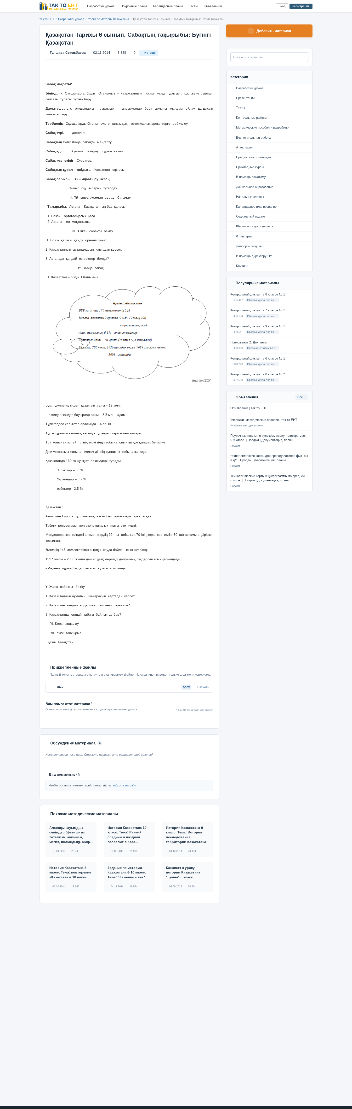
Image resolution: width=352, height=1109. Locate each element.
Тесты (193, 6)
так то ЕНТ (47, 19)
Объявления (213, 6)
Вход (282, 6)
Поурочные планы (134, 6)
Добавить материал (273, 31)
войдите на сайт (124, 785)
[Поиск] (262, 6)
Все (300, 397)
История (150, 52)
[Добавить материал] (254, 6)
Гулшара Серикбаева (68, 52)
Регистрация (301, 6)
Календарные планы (168, 6)
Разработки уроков (100, 6)
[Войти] (270, 6)
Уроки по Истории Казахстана (109, 19)
